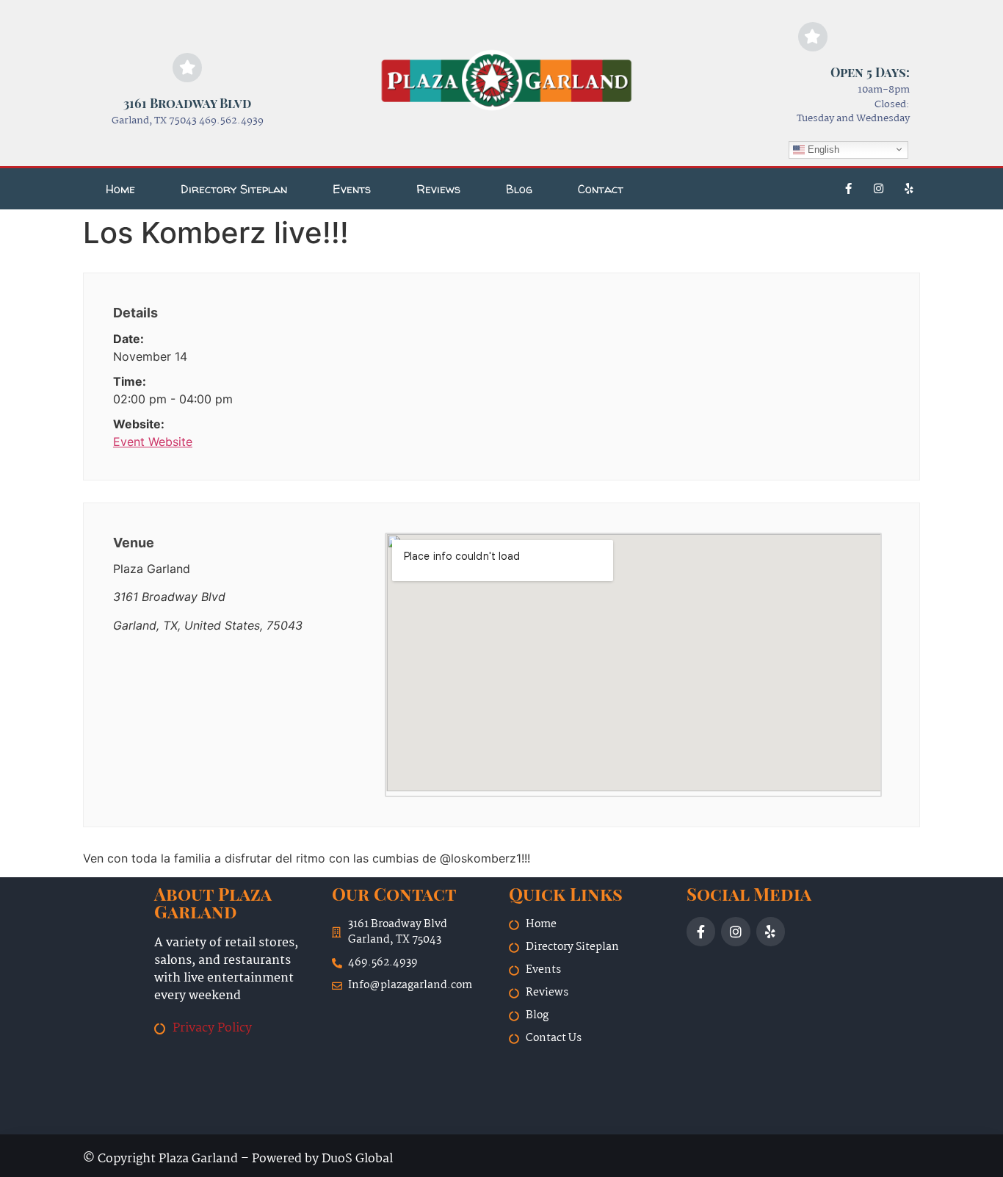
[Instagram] (879, 189)
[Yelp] (909, 189)
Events (352, 189)
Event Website (152, 441)
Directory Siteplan (234, 189)
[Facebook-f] (849, 189)
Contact (600, 189)
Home (120, 189)
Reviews (438, 189)
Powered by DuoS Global (322, 1159)
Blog (519, 189)
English (822, 148)
